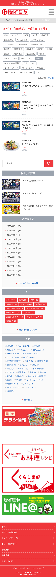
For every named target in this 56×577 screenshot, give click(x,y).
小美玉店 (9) (24, 350)
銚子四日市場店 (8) (13, 361)
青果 (15, 59)
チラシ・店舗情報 (9, 532)
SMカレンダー (9, 73)
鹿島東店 (29, 49)
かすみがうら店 (37, 40)
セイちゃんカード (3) (35, 308)
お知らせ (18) (11, 304)
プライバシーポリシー (21, 568)
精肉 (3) (19, 380)
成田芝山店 (17, 49)
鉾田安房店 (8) (28, 357)
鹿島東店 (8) (11, 365)
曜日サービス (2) (12, 313)
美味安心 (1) (11, 321)
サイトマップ (38, 568)
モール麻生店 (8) (12, 354)
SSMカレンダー (26, 73)
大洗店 (6, 54)
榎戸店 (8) (24, 365)
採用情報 (5, 555)
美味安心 (40, 68)
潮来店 (41, 54)
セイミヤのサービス (10, 538)
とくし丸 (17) (26, 304)
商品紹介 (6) (40, 304)
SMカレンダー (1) (13, 387)
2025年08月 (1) (14, 248)
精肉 (33, 63)
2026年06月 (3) (14, 230)
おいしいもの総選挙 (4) (37, 376)
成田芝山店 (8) (42, 361)
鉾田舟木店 (17, 54)
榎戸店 (40, 49)
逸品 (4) (9, 376)
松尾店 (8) (35, 365)
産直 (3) (9, 380)
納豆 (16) (36, 346)
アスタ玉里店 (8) (12, 357)
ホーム (4, 527)
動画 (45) (9, 346)
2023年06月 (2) (14, 275)
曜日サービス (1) (12, 384)
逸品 (30, 59)
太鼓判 (38, 73)
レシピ (24, 92)
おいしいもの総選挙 (12, 63)
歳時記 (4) (20, 376)
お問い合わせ (7, 561)
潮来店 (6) (10, 372)
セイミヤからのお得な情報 (22, 20)
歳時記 (38, 59)
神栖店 (6, 49)
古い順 (51, 78)
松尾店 (49, 49)
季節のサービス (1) (34, 317)
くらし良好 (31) (23, 346)
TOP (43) (34, 300)
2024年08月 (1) (14, 261)
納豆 (26, 35)
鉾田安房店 (23, 45)
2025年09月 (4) (14, 244)
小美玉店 (44, 35)
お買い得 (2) (28, 313)
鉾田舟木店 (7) (23, 369)
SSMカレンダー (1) (31, 387)
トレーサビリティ (9, 544)
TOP (8, 20)
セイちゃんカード (11, 68)
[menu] (51, 12)
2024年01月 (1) (14, 270)
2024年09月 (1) (14, 257)
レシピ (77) (10, 300)
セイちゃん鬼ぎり (31, 144)
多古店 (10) (10, 350)
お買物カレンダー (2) (14, 317)
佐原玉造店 (8, 40)
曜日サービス (27, 68)
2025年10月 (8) (14, 239)
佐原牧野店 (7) (38, 369)
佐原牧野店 (30, 54)
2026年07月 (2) (14, 226)
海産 (23, 59)
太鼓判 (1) (10, 391)
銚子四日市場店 (37, 45)
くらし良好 (16, 35)
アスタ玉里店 (9, 45)
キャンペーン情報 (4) (14, 308)
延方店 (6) (22, 372)
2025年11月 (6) (13, 235)
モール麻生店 (22, 40)
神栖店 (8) (29, 361)
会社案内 (5, 550)
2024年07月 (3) (14, 266)
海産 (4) (43, 372)
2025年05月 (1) (14, 253)
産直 (25, 63)
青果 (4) (33, 372)
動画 (6, 35)
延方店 (6, 59)
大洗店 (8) (10, 369)
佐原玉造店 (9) (38, 350)
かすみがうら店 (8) (30, 354)
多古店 (34, 35)
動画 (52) (22, 300)
